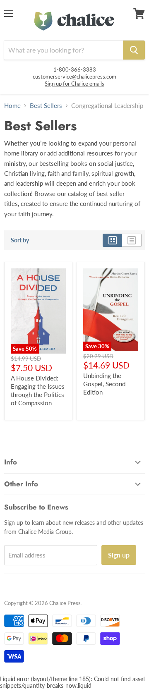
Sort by (20, 240)
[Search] (134, 50)
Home (12, 105)
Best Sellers (46, 105)
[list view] (132, 240)
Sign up (119, 555)
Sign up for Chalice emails (74, 83)
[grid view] (112, 240)
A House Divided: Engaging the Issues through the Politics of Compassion (38, 390)
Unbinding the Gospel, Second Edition (104, 383)
